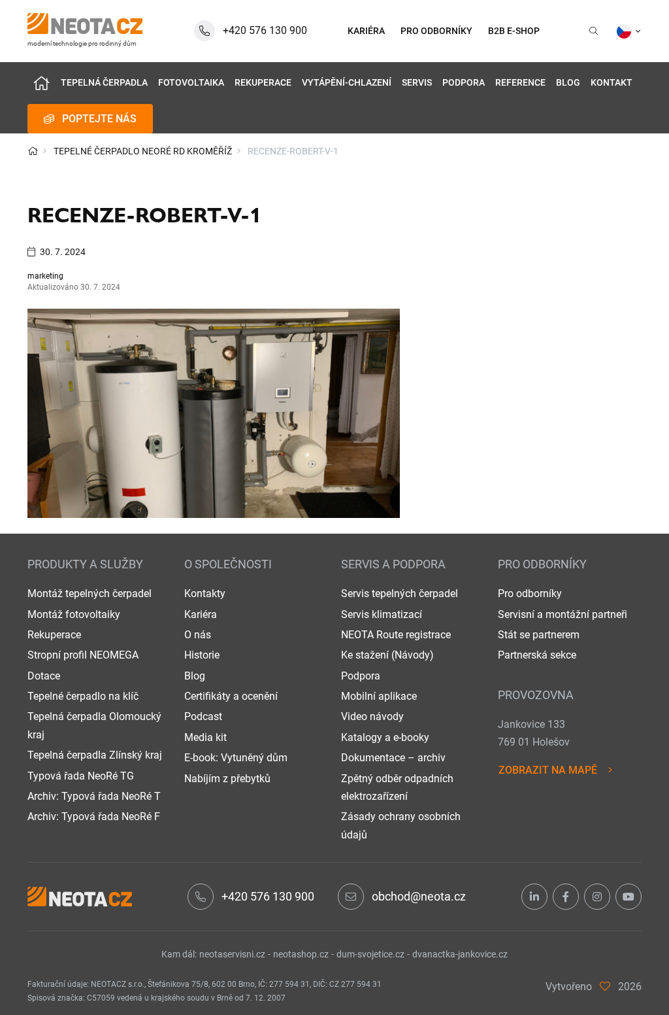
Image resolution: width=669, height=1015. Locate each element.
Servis (417, 82)
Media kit (205, 737)
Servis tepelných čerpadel (399, 593)
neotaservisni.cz (232, 954)
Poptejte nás (99, 118)
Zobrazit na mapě (547, 770)
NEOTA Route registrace (396, 634)
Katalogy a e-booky (385, 737)
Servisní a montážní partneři (562, 614)
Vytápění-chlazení (346, 82)
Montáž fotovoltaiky (73, 614)
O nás (197, 634)
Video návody (372, 716)
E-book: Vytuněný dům (235, 757)
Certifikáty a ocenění (231, 696)
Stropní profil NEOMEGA (83, 655)
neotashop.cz (301, 954)
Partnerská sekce (537, 655)
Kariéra (200, 614)
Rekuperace (263, 82)
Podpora (463, 82)
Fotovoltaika (191, 82)
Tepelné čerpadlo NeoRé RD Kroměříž (143, 151)
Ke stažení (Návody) (387, 655)
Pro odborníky (530, 593)
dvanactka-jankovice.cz (460, 954)
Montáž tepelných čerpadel (89, 593)
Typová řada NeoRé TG (80, 776)
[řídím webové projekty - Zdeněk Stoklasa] (605, 986)
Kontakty (204, 593)
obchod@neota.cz (419, 896)
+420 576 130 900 (267, 896)
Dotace (43, 676)
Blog (568, 82)
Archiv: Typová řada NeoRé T (94, 796)
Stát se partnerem (538, 634)
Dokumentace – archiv (393, 757)
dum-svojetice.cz (370, 954)
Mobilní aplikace (379, 696)
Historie (202, 655)
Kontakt (611, 82)
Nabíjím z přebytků (227, 778)
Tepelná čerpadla (104, 82)
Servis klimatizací (381, 614)
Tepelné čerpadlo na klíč (83, 696)
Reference (520, 82)
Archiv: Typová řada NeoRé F (93, 816)
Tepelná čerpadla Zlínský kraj (94, 755)
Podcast (203, 716)
